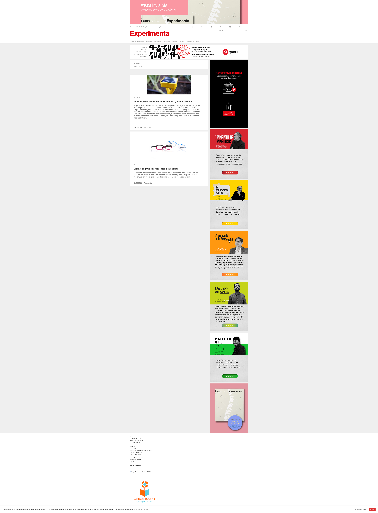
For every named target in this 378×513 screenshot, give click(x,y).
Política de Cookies (142, 509)
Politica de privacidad (136, 452)
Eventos (174, 41)
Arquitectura (140, 41)
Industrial (149, 41)
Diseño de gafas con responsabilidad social (156, 169)
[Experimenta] (149, 33)
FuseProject (162, 173)
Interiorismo (157, 41)
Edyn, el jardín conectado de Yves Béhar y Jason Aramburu (163, 101)
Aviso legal (133, 448)
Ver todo (181, 41)
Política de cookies (135, 454)
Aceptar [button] (372, 509)
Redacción (148, 183)
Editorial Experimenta (136, 459)
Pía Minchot (148, 127)
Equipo (132, 461)
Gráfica (132, 41)
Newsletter (189, 41)
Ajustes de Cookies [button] (361, 509)
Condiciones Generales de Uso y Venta (141, 450)
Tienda (196, 41)
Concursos (166, 41)
